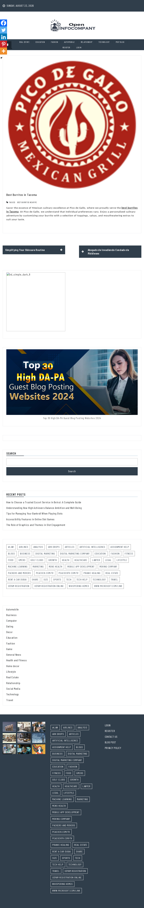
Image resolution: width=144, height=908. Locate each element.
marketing (38, 566)
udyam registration (18, 585)
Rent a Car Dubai (17, 579)
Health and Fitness (16, 660)
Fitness (129, 553)
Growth (52, 560)
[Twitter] (3, 29)
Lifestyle (122, 560)
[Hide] (1, 57)
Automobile (69, 42)
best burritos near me (27, 202)
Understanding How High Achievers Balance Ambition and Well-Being (44, 507)
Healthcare (80, 560)
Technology (104, 42)
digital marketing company (75, 553)
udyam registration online (49, 585)
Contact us (111, 736)
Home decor (12, 666)
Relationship (86, 42)
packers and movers (19, 572)
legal (108, 560)
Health (65, 560)
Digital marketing (45, 553)
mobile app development (80, 566)
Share (35, 579)
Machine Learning (18, 566)
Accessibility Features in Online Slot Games (30, 519)
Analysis (38, 546)
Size (46, 579)
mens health (55, 566)
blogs (11, 553)
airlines (23, 546)
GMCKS (22, 560)
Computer (11, 620)
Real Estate (24, 42)
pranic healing (92, 572)
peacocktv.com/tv (68, 572)
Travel (114, 579)
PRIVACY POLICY (113, 747)
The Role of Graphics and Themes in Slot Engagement (35, 524)
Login (78, 47)
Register (66, 47)
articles (69, 546)
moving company (108, 566)
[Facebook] (3, 22)
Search (11, 453)
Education (40, 42)
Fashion (54, 42)
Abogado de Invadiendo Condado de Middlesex (108, 251)
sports (57, 579)
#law (11, 546)
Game (9, 649)
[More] (3, 51)
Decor (9, 632)
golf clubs (37, 560)
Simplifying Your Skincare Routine (25, 249)
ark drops (54, 546)
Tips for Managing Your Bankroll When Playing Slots (34, 513)
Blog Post (110, 742)
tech (68, 579)
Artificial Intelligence (92, 546)
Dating (9, 626)
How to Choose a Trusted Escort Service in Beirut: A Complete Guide (43, 502)
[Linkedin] (3, 37)
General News (13, 654)
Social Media (13, 688)
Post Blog (120, 42)
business (25, 553)
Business (11, 615)
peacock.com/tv (45, 572)
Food (11, 560)
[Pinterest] (3, 44)
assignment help (119, 546)
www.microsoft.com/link (108, 585)
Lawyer (96, 560)
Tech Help (82, 579)
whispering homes (79, 585)
